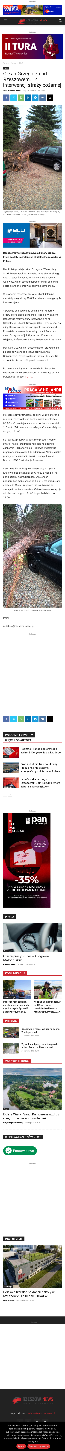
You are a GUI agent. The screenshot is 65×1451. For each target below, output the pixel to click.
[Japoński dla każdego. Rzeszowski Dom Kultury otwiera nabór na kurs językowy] (11, 782)
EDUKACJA (8, 787)
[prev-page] (5, 795)
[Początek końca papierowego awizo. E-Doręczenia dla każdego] (11, 752)
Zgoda (21, 1446)
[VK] (42, 97)
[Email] (50, 97)
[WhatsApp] (21, 97)
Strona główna (9, 63)
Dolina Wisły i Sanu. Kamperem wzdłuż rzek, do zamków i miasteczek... (31, 1116)
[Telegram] (35, 97)
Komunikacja (15, 973)
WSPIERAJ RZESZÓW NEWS (23, 1137)
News (6, 951)
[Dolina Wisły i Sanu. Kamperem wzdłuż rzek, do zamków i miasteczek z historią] (32, 1089)
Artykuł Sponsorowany (13, 1122)
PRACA (9, 917)
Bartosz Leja (8, 1300)
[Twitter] (13, 97)
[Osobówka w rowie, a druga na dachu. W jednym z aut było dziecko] (11, 1032)
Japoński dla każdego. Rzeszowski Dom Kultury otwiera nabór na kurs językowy (40, 783)
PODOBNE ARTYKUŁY (19, 735)
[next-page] (10, 795)
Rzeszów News (14, 90)
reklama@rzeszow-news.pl (41, 1413)
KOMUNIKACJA (9, 998)
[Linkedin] (28, 97)
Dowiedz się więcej (39, 1446)
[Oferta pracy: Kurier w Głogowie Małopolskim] (32, 937)
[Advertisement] (32, 668)
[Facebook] (6, 97)
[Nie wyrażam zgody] (61, 1436)
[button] (5, 21)
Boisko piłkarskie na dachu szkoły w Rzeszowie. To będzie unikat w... (29, 1294)
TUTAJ (28, 376)
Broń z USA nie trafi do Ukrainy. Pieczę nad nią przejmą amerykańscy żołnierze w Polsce (40, 767)
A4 (36, 998)
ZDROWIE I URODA (17, 1061)
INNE (21, 63)
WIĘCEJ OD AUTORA (18, 740)
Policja (11, 1021)
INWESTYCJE (14, 1239)
